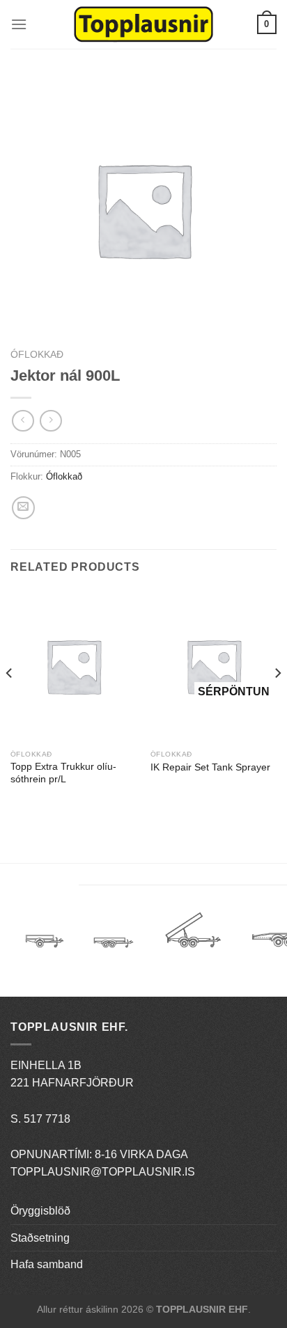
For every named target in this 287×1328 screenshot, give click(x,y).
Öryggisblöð (40, 1211)
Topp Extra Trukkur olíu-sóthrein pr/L (63, 772)
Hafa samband (46, 1264)
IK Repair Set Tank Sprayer (210, 767)
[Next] (277, 700)
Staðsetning (40, 1238)
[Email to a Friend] (23, 507)
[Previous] (10, 700)
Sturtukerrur (193, 935)
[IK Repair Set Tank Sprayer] (213, 666)
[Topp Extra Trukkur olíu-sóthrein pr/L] (73, 666)
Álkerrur (44, 935)
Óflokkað (36, 354)
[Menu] (18, 24)
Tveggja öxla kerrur (113, 953)
